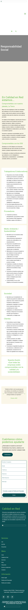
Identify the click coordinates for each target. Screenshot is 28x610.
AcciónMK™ (21, 592)
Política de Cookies (5, 583)
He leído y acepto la (13, 491)
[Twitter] (12, 596)
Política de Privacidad (18, 491)
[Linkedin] (3, 596)
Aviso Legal (4, 577)
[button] (25, 14)
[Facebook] (7, 596)
